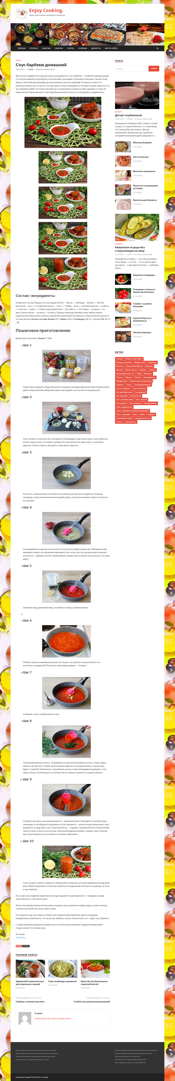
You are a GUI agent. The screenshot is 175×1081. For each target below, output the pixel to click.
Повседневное (149, 377)
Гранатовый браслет (134, 366)
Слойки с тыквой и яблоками (142, 305)
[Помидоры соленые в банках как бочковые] (123, 298)
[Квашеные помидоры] (123, 284)
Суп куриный (140, 392)
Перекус (128, 377)
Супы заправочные (124, 407)
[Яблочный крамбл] (123, 151)
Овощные (148, 374)
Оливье (119, 377)
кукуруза (151, 414)
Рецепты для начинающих (141, 381)
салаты (119, 422)
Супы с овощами (123, 414)
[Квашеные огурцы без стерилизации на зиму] (137, 241)
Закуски (46, 48)
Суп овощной (121, 396)
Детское (119, 370)
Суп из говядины (123, 388)
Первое (21, 48)
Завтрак (143, 370)
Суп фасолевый (150, 403)
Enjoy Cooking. (46, 10)
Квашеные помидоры (144, 275)
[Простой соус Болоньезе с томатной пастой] (95, 978)
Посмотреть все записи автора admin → (54, 1018)
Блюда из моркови (124, 362)
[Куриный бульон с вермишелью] (123, 327)
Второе (34, 48)
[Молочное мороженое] (123, 180)
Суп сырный (121, 403)
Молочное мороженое (144, 171)
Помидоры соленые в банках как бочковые (144, 290)
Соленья (82, 48)
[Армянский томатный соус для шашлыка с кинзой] (30, 978)
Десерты (96, 48)
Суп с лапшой (141, 400)
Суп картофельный (124, 392)
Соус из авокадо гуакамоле (62, 981)
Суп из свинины (139, 388)
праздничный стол (142, 418)
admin (31, 69)
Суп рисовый (135, 396)
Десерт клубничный (128, 115)
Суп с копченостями (124, 400)
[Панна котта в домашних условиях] (123, 194)
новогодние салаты (124, 418)
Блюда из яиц (140, 362)
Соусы (70, 48)
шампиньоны (130, 422)
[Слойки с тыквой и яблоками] (123, 312)
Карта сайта (111, 48)
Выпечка (120, 366)
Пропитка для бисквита (145, 200)
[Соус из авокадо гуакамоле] (63, 978)
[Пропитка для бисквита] (123, 209)
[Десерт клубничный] (137, 109)
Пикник (138, 377)
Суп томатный (135, 403)
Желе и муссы (131, 370)
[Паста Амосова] (123, 166)
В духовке (152, 362)
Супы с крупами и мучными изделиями (132, 411)
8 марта (119, 359)
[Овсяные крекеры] (123, 341)
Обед (139, 374)
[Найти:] (137, 68)
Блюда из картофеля (133, 359)
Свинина (119, 385)
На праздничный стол (125, 374)
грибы (142, 414)
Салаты (59, 48)
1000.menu (20, 937)
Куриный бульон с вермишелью (142, 319)
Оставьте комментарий (45, 69)
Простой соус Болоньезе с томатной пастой (94, 982)
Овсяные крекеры (142, 332)
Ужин (135, 414)
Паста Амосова (141, 157)
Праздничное (121, 381)
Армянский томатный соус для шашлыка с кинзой (30, 982)
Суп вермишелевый (142, 385)
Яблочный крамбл (142, 142)
